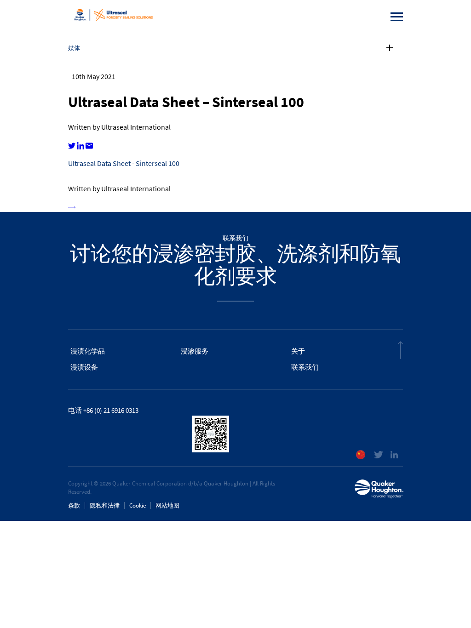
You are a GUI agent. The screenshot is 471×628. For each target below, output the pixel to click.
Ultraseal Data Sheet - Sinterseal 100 (123, 163)
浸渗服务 (194, 351)
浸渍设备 (84, 367)
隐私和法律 (105, 505)
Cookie (137, 505)
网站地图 (167, 505)
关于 (298, 351)
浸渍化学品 (87, 351)
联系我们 (305, 367)
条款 (74, 505)
